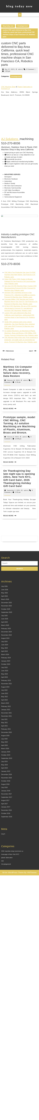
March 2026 (5, 599)
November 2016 (6, 810)
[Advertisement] (19, 117)
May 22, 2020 (9, 69)
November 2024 (6, 635)
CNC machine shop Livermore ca (12, 851)
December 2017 (6, 794)
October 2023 (5, 664)
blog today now (19, 6)
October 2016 (5, 813)
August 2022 (5, 687)
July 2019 (4, 761)
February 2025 (6, 628)
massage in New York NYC (10, 854)
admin (20, 69)
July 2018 (4, 787)
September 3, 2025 (13, 490)
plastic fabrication (6, 857)
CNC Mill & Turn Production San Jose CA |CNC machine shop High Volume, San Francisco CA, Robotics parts (20, 275)
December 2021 (6, 713)
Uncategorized (22, 26)
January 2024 (5, 661)
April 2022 (4, 700)
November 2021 (6, 716)
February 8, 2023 (12, 437)
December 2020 (6, 732)
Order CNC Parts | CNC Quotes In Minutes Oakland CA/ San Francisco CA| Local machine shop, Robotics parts (20, 281)
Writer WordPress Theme (13, 872)
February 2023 (6, 680)
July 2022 (4, 690)
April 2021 (4, 726)
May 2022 (4, 696)
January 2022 (5, 709)
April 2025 (4, 622)
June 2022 (4, 693)
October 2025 (5, 609)
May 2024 (4, 648)
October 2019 (5, 755)
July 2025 (4, 615)
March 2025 (5, 625)
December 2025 (6, 602)
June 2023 (4, 670)
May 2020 (4, 742)
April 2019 (4, 768)
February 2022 (6, 706)
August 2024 (5, 638)
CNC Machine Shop (8, 87)
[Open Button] (20, 15)
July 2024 (4, 641)
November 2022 (6, 683)
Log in (3, 834)
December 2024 (6, 632)
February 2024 (6, 658)
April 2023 (4, 677)
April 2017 (4, 804)
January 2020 (5, 752)
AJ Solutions (10, 139)
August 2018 (5, 784)
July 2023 (4, 667)
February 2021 (6, 729)
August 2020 (5, 735)
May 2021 (4, 722)
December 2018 (6, 774)
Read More (8, 408)
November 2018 (6, 778)
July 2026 (4, 586)
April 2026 (4, 596)
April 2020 (4, 745)
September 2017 (6, 797)
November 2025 (6, 606)
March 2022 (5, 703)
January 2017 (5, 807)
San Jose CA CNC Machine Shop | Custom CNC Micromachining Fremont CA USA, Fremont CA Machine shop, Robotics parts (20, 288)
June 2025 (4, 619)
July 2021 (4, 719)
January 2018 (5, 791)
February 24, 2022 (13, 380)
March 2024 (5, 654)
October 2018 (5, 781)
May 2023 (4, 674)
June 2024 (4, 645)
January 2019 (5, 771)
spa (2, 861)
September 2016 (6, 816)
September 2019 (6, 758)
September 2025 (6, 612)
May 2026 (4, 593)
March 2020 (5, 748)
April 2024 (4, 651)
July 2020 (4, 739)
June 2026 (4, 589)
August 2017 (5, 800)
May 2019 (4, 765)
